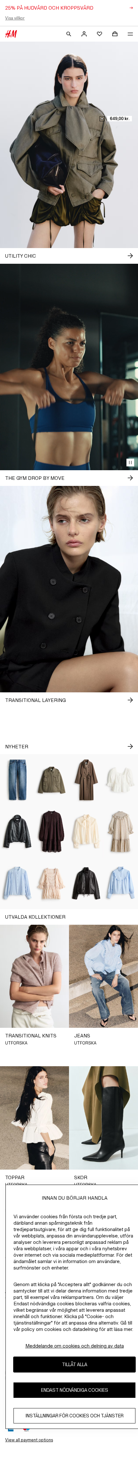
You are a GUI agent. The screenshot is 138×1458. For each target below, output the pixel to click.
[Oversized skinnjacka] (86, 883)
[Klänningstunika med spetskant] (52, 831)
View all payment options (29, 1440)
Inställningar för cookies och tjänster (75, 1415)
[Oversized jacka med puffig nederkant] (17, 831)
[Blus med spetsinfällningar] (17, 883)
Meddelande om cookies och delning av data (74, 1346)
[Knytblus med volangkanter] (86, 831)
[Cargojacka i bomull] (52, 780)
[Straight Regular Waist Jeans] (17, 780)
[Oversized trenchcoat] (86, 780)
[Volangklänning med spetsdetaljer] (52, 883)
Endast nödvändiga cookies (74, 1390)
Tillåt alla (74, 1364)
